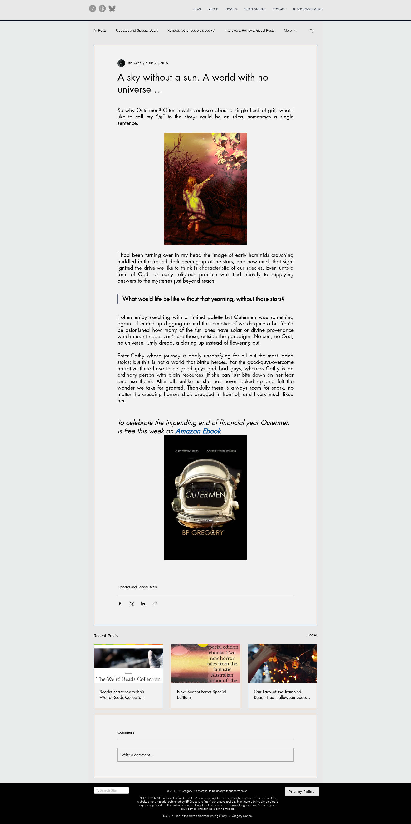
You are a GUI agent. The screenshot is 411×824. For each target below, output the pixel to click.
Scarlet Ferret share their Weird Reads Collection (122, 694)
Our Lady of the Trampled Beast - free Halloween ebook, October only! (281, 694)
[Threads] (102, 8)
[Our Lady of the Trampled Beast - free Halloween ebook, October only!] (282, 663)
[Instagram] (92, 8)
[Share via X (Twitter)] (131, 603)
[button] (311, 31)
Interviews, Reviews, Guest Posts (249, 30)
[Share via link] (154, 603)
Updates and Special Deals (137, 30)
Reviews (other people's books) (191, 30)
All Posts (100, 30)
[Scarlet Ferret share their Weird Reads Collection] (128, 663)
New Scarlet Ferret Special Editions (201, 694)
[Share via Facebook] (119, 603)
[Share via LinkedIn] (143, 603)
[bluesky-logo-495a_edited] (112, 8)
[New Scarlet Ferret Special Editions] (205, 663)
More (288, 30)
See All (312, 635)
